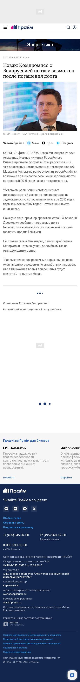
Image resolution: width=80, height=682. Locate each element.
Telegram (67, 142)
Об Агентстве (12, 517)
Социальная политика (15, 647)
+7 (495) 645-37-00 (16, 535)
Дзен (50, 142)
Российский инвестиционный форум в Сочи (32, 309)
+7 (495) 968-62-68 (53, 536)
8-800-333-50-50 (15, 547)
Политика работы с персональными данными (28, 639)
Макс (35, 142)
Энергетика (40, 44)
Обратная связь (13, 522)
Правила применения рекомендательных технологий (31, 643)
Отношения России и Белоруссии (25, 303)
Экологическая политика (17, 652)
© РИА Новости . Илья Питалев (20, 133)
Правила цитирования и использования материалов (32, 635)
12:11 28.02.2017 (12, 57)
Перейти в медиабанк (50, 133)
